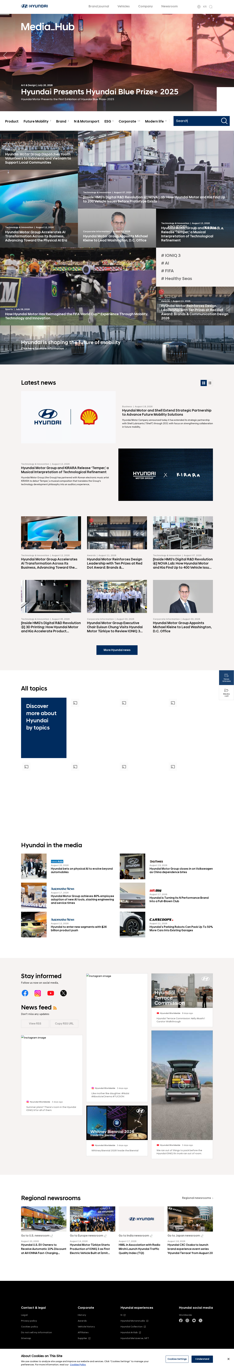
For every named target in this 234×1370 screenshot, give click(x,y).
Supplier (82, 1338)
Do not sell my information (36, 1332)
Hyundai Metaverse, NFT (135, 1338)
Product (12, 121)
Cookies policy (29, 1326)
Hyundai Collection (132, 1326)
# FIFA (167, 271)
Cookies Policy (78, 1364)
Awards (82, 1320)
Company (145, 6)
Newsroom (169, 6)
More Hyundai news (117, 650)
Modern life (155, 121)
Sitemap (26, 1338)
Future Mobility (37, 121)
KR (205, 6)
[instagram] (38, 993)
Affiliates (83, 1332)
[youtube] (50, 993)
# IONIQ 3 (171, 255)
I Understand (202, 1359)
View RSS (35, 1023)
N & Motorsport (86, 121)
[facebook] (25, 993)
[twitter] (63, 993)
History (82, 1315)
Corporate (129, 121)
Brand (62, 121)
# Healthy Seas (176, 279)
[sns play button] (117, 1123)
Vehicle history (86, 1326)
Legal (24, 1315)
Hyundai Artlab (129, 1332)
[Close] (228, 1359)
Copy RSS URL (64, 1023)
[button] (229, 55)
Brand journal (99, 6)
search (225, 121)
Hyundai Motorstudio (133, 1320)
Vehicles (124, 6)
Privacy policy (29, 1320)
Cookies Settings (177, 1359)
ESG (109, 121)
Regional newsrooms (196, 1198)
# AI (165, 263)
